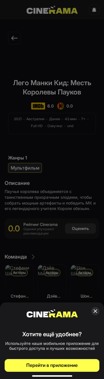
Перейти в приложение (52, 365)
